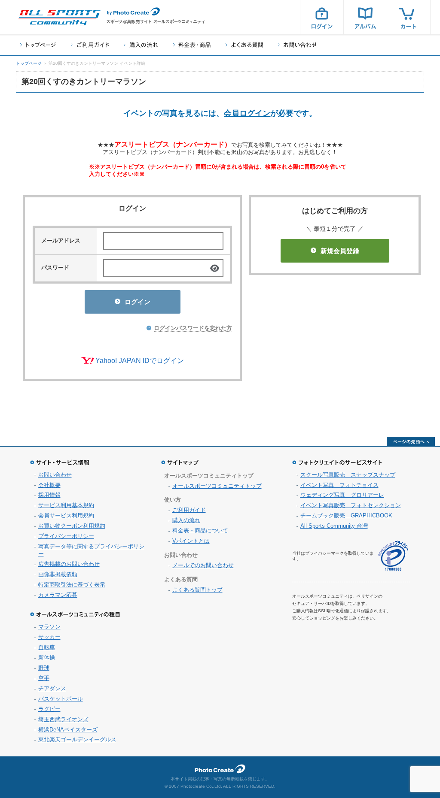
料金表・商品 (192, 45)
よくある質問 (244, 45)
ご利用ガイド (90, 45)
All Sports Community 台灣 (334, 526)
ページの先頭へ (411, 441)
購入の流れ (141, 45)
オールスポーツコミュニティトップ (217, 486)
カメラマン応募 (57, 595)
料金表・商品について (200, 530)
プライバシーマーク (393, 556)
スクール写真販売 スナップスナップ (347, 475)
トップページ (38, 45)
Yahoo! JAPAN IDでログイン (139, 360)
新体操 (46, 657)
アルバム (365, 17)
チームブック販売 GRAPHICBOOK (346, 515)
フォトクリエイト (220, 769)
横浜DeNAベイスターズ (68, 729)
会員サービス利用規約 (66, 515)
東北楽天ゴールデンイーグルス (77, 739)
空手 (43, 678)
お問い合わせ (297, 45)
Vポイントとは (191, 541)
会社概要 (49, 485)
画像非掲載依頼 (57, 574)
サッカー (49, 637)
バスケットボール (60, 698)
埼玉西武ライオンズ (63, 719)
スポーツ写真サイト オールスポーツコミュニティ (59, 17)
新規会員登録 (340, 250)
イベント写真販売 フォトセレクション (350, 505)
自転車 (46, 647)
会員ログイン (247, 113)
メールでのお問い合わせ (203, 565)
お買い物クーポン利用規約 (71, 526)
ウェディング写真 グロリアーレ (342, 495)
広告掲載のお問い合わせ (69, 564)
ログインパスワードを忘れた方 (193, 328)
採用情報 (49, 495)
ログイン (321, 17)
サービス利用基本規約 (66, 505)
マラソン (49, 626)
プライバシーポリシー (66, 536)
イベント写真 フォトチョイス (339, 485)
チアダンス (52, 688)
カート (408, 17)
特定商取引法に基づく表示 (71, 584)
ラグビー (49, 709)
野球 (43, 668)
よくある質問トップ (197, 589)
